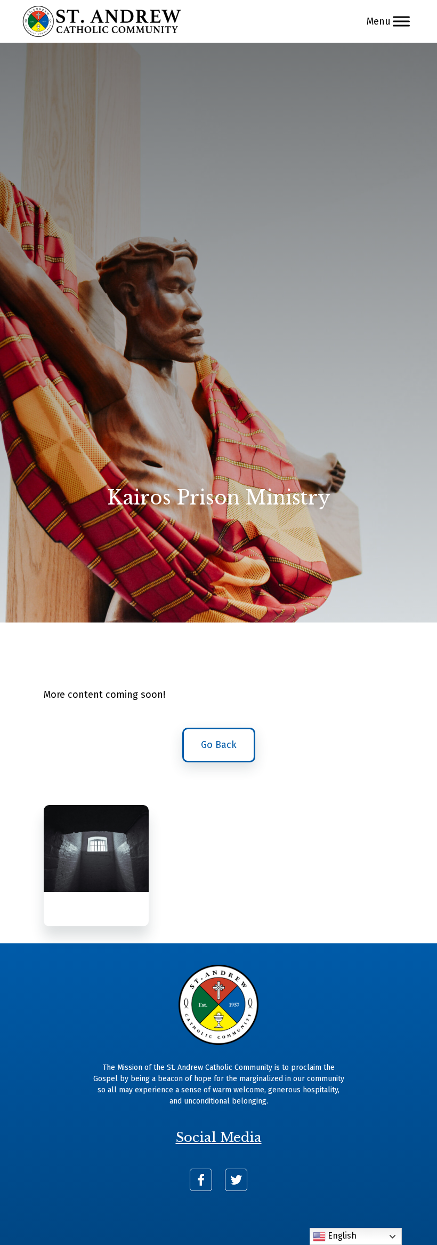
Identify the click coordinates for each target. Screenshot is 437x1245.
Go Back (219, 745)
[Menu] (401, 21)
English (341, 1236)
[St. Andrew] (102, 21)
